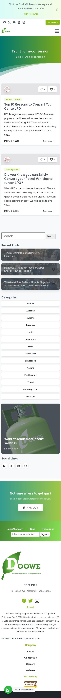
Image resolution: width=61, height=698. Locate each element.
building (30, 317)
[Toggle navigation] (57, 31)
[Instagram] (23, 22)
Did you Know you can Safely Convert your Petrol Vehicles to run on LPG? (28, 178)
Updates (30, 396)
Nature (30, 368)
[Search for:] (23, 235)
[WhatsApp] (25, 466)
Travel (30, 382)
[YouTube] (14, 22)
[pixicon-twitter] (30, 600)
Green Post (30, 353)
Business (30, 325)
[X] (9, 22)
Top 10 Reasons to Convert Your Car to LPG (28, 106)
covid (30, 332)
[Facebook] (4, 22)
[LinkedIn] (19, 22)
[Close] (57, 9)
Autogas (30, 310)
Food (30, 346)
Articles (30, 303)
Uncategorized (30, 389)
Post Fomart (30, 375)
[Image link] (21, 565)
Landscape (30, 360)
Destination (30, 339)
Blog (18, 56)
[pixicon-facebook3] (24, 600)
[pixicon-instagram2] (37, 600)
